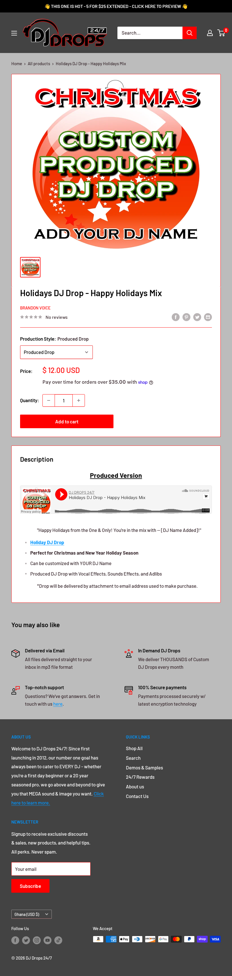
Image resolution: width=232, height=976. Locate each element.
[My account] (210, 33)
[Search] (189, 33)
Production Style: (54, 338)
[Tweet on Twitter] (197, 316)
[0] (221, 32)
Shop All (134, 748)
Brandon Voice (35, 307)
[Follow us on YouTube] (47, 940)
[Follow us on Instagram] (37, 940)
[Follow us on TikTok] (58, 940)
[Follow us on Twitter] (26, 940)
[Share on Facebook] (176, 316)
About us (135, 786)
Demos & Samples (144, 767)
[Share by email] (208, 316)
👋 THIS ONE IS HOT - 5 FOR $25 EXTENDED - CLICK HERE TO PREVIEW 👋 (116, 6)
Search (133, 758)
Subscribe (30, 886)
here (58, 703)
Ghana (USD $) (26, 914)
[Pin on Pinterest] (186, 316)
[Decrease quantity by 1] (49, 400)
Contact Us (137, 796)
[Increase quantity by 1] (79, 400)
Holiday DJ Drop (47, 542)
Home (16, 63)
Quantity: (29, 400)
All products (39, 63)
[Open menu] (14, 33)
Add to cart (66, 421)
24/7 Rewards (140, 777)
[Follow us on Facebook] (15, 940)
